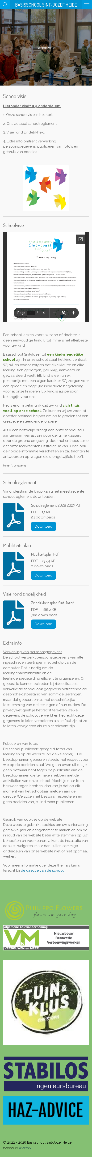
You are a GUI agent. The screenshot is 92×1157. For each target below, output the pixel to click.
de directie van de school (42, 870)
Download (43, 526)
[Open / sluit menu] (87, 4)
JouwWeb (25, 1147)
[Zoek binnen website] (5, 4)
